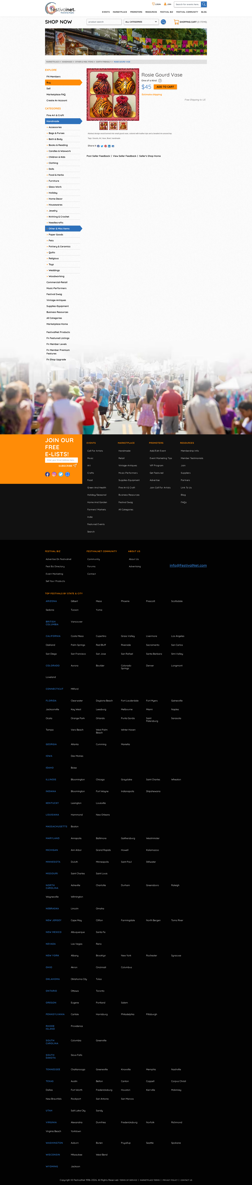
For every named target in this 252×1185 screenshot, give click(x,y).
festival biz (166, 12)
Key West (76, 709)
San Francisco (78, 653)
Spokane (176, 1142)
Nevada (51, 943)
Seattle (150, 1142)
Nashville (176, 1069)
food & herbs (56, 174)
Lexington (76, 803)
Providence (77, 1026)
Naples (175, 709)
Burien (99, 1142)
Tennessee (53, 1069)
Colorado (53, 665)
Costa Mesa (77, 636)
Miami (149, 709)
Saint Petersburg (152, 719)
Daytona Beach (104, 700)
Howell (124, 850)
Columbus (126, 967)
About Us (134, 551)
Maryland (53, 838)
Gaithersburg (128, 838)
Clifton (99, 920)
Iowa (49, 755)
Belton (99, 1081)
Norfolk (150, 1122)
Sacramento (152, 644)
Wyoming (52, 1166)
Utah (49, 1110)
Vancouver (77, 621)
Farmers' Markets (96, 509)
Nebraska (52, 908)
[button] (160, 80)
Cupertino (101, 636)
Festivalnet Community (102, 551)
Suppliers (185, 472)
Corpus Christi (178, 1081)
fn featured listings (58, 338)
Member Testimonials (192, 458)
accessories (55, 127)
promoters (136, 12)
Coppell (150, 1081)
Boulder (100, 665)
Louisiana (52, 814)
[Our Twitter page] (60, 474)
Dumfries (101, 1122)
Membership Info (190, 450)
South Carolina (52, 1042)
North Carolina (52, 886)
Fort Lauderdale (130, 700)
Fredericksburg (104, 1089)
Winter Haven (128, 729)
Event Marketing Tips (161, 458)
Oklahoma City (79, 979)
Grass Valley (128, 636)
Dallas (49, 1089)
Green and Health (96, 487)
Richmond (176, 1122)
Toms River (177, 920)
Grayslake (126, 779)
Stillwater (151, 861)
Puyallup (126, 1142)
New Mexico (54, 932)
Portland (100, 1002)
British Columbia (52, 623)
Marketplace (120, 12)
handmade (53, 121)
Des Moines (77, 755)
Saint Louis (101, 873)
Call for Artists (95, 450)
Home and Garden (97, 502)
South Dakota (51, 1056)
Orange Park (78, 718)
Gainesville (177, 700)
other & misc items (59, 228)
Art (89, 465)
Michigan (52, 850)
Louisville (101, 803)
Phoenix (125, 601)
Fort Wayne (102, 791)
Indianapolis (127, 791)
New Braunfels (54, 1098)
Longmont (176, 665)
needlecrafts (56, 222)
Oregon (51, 1002)
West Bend (101, 1154)
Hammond (77, 814)
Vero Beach (77, 729)
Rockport (76, 1098)
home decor (56, 198)
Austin (74, 1081)
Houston (125, 1089)
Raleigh (175, 885)
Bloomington (78, 779)
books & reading (58, 145)
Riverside (126, 644)
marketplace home (57, 324)
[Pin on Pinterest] (105, 146)
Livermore (151, 636)
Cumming (101, 744)
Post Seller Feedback (98, 155)
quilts (52, 252)
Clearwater (77, 700)
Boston (74, 826)
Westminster (153, 838)
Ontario (51, 990)
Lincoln (74, 908)
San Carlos (177, 644)
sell (48, 88)
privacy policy (170, 1180)
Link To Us (186, 487)
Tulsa (99, 979)
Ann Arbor (76, 850)
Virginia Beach (53, 1131)
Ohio (49, 967)
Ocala (49, 718)
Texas (50, 1081)
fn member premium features (58, 352)
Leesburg (101, 709)
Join (183, 465)
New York (52, 955)
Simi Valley (177, 653)
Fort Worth (76, 1089)
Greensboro (152, 885)
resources (151, 12)
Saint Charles (153, 779)
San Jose (101, 653)
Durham (125, 885)
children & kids (57, 157)
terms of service (128, 1180)
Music (90, 458)
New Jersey (54, 920)
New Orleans (103, 814)
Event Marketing (54, 573)
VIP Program (156, 465)
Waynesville (52, 896)
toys (51, 264)
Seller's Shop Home (150, 155)
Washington (54, 1142)
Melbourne (127, 709)
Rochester (151, 955)
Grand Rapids (103, 850)
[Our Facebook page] (47, 474)
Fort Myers (152, 700)
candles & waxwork (60, 151)
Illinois (51, 779)
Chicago (100, 779)
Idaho (50, 767)
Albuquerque (78, 932)
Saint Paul (126, 861)
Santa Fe (100, 932)
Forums (91, 566)
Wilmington (77, 896)
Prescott (150, 601)
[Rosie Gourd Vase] (113, 94)
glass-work (55, 186)
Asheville (75, 885)
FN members (54, 76)
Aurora (74, 665)
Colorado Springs (126, 667)
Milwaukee (76, 1154)
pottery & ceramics (59, 246)
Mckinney (176, 1089)
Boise (74, 767)
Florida (51, 700)
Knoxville (126, 1069)
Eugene (75, 1002)
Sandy (99, 1110)
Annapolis (76, 838)
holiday (53, 192)
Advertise (155, 480)
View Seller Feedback (124, 155)
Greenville (101, 1040)
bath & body (55, 139)
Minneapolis (102, 861)
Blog (203, 12)
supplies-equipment (58, 306)
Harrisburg (102, 1014)
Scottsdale (177, 601)
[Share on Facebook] (98, 146)
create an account (57, 100)
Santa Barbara (154, 653)
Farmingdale (128, 920)
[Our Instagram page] (54, 474)
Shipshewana (153, 791)
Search (91, 531)
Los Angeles (177, 636)
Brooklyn (101, 955)
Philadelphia (127, 1014)
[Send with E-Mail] (113, 146)
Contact (91, 573)
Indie (89, 517)
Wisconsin (53, 1154)
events (106, 12)
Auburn (75, 1142)
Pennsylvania (55, 1014)
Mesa (99, 601)
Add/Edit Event (158, 450)
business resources (57, 312)
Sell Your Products (55, 581)
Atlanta (75, 744)
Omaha (100, 908)
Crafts (90, 472)
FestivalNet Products (58, 332)
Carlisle (75, 1014)
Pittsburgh (151, 1014)
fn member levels (57, 344)
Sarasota (176, 718)
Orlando (100, 718)
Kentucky (52, 803)
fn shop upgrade (56, 359)
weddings (54, 270)
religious (54, 258)
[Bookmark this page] (67, 474)
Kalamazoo (152, 850)
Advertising (135, 566)
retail (122, 458)
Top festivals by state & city (64, 593)
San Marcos (127, 1098)
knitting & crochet (59, 216)
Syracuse (176, 955)
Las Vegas (76, 943)
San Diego (51, 653)
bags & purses (56, 133)
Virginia (51, 1122)
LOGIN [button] (158, 4)
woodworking (56, 276)
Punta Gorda (128, 718)
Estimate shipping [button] (152, 94)
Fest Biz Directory (55, 566)
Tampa (50, 729)
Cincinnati (101, 967)
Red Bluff (101, 644)
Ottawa (75, 990)
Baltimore (101, 838)
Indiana (51, 791)
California (53, 636)
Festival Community (187, 12)
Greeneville (102, 1069)
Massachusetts (55, 826)
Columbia (76, 1040)
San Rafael (127, 653)
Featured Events (96, 524)
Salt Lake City (78, 1110)
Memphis (151, 1069)
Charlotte (101, 885)
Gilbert (74, 601)
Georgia (51, 744)
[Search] (204, 4)
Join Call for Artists (160, 487)
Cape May (76, 920)
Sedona (50, 609)
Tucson (74, 609)
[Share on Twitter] (102, 146)
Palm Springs (78, 644)
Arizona (51, 601)
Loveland (51, 677)
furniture (54, 180)
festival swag (54, 294)
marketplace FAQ (56, 94)
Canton (125, 1081)
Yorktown (76, 1131)
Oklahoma (53, 979)
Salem (124, 1002)
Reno (99, 943)
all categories (54, 318)
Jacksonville (52, 709)
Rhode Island (50, 1027)
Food (90, 480)
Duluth (74, 861)
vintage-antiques (56, 300)
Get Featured (156, 472)
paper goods (56, 234)
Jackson (75, 1166)
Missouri (52, 873)
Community (93, 559)
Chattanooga (78, 1069)
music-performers (56, 288)
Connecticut (54, 688)
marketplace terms (150, 1180)
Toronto (100, 990)
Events (91, 443)
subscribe (66, 465)
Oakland (50, 644)
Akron (74, 967)
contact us (186, 1180)
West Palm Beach (102, 731)
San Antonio (102, 1098)
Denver (150, 665)
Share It (92, 145)
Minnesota (53, 861)
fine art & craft (55, 115)
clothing (53, 162)
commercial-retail (57, 282)
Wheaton (176, 779)
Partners (185, 480)
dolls (51, 168)
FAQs (184, 502)
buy (49, 82)
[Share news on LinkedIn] (109, 146)
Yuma (99, 609)
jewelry (53, 210)
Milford (74, 688)
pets (51, 240)
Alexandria (76, 1122)
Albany (74, 955)
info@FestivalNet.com (188, 565)
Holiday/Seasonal (96, 494)
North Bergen (153, 920)
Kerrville (150, 1089)
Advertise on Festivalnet (58, 559)
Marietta (125, 744)
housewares (55, 204)
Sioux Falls (76, 1054)
